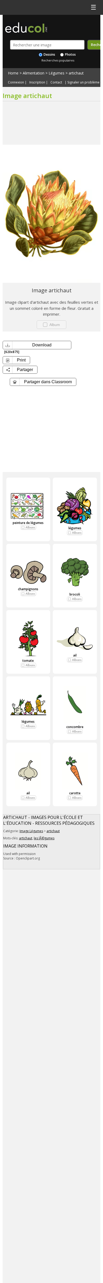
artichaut (76, 73)
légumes (74, 528)
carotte (75, 793)
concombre (74, 727)
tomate (28, 660)
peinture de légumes (28, 523)
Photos (70, 54)
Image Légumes (31, 831)
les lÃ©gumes (44, 838)
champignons (28, 589)
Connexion (16, 82)
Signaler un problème (83, 82)
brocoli (74, 594)
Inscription (37, 82)
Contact (56, 82)
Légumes (56, 73)
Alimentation (33, 73)
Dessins (49, 54)
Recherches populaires (57, 60)
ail (75, 655)
